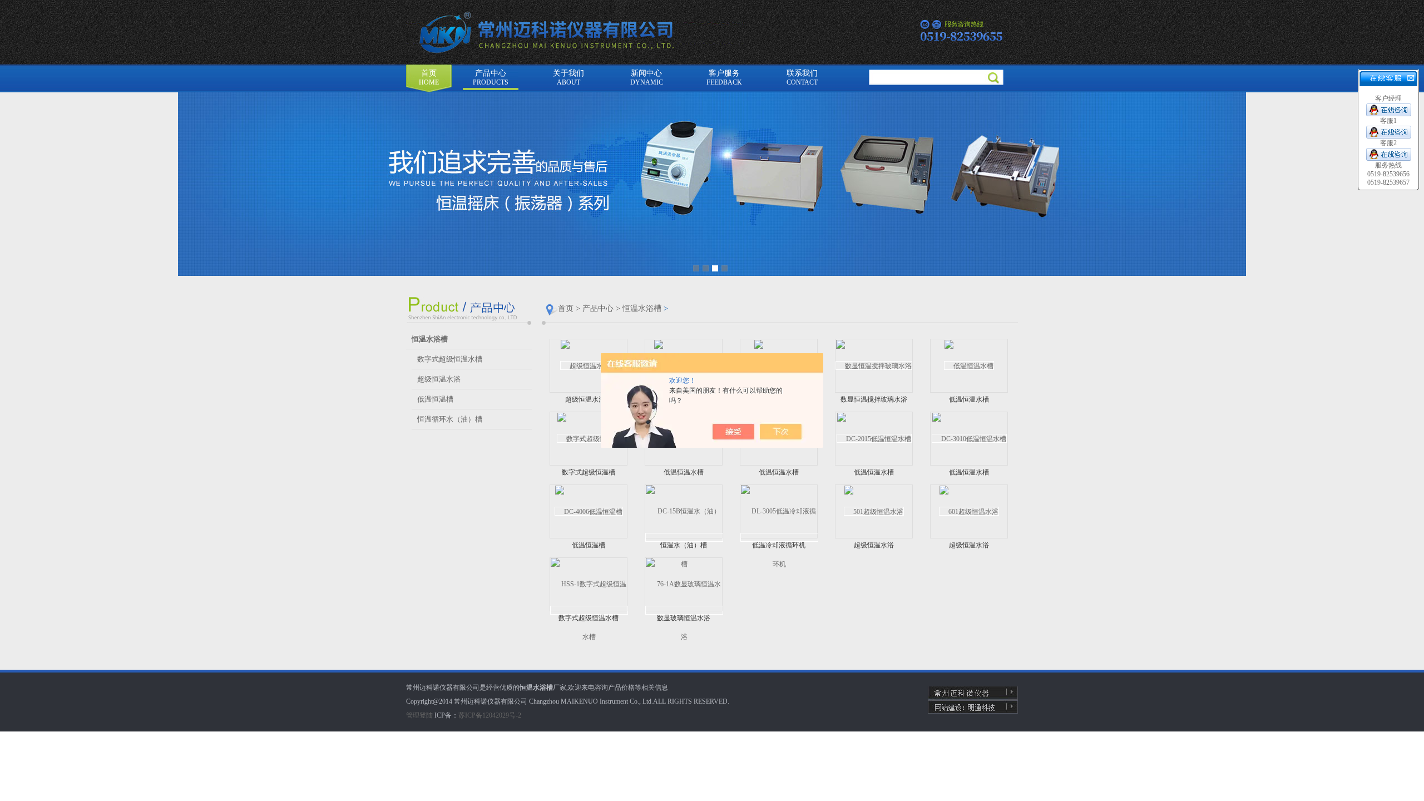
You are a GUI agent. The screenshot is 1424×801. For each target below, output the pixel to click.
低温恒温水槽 (969, 399)
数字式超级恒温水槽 (449, 359)
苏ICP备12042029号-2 (489, 715)
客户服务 (724, 77)
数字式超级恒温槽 (588, 472)
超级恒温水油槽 (588, 399)
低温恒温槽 (435, 399)
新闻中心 (646, 77)
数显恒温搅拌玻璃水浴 (873, 399)
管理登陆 (419, 715)
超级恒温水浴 (439, 379)
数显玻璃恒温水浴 (683, 618)
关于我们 (568, 77)
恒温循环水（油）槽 (449, 419)
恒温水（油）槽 (683, 545)
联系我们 (802, 77)
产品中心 (490, 77)
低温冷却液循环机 (778, 545)
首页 (429, 77)
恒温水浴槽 (641, 308)
